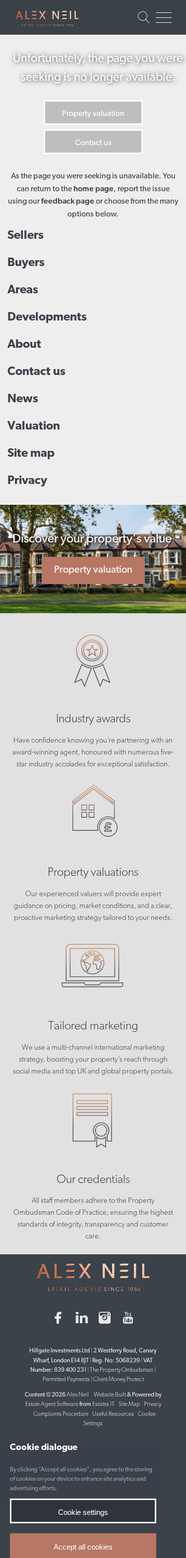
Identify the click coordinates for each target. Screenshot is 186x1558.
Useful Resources (113, 1414)
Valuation (33, 426)
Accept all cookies (83, 1547)
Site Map (129, 1404)
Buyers (26, 263)
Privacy (27, 481)
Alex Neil (77, 1395)
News (22, 399)
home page (93, 189)
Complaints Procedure (60, 1414)
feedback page (67, 202)
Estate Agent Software (51, 1404)
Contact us (93, 143)
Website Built (110, 1395)
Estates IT (103, 1404)
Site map (31, 454)
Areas (22, 290)
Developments (47, 317)
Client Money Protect (118, 1380)
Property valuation (93, 114)
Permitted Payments (66, 1380)
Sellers (25, 236)
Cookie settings (83, 1512)
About (24, 345)
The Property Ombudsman (121, 1370)
